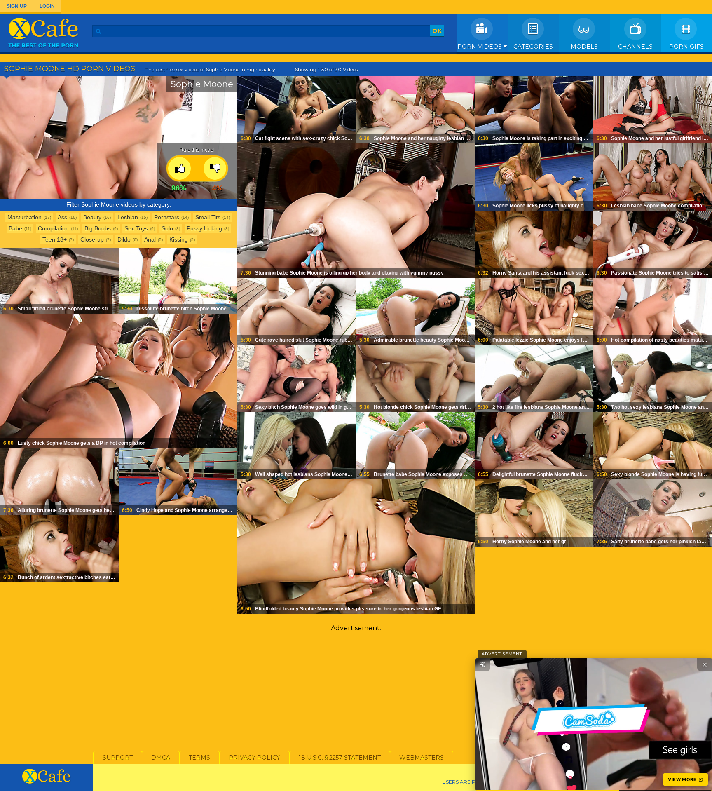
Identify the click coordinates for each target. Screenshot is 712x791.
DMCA (160, 757)
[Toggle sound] (482, 664)
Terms (199, 757)
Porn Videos (480, 46)
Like (179, 168)
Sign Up (17, 6)
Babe (15, 228)
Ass (62, 217)
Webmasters (421, 757)
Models (584, 46)
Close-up (92, 239)
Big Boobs (97, 228)
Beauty (92, 217)
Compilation (53, 228)
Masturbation (24, 217)
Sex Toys (136, 228)
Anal (150, 239)
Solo (167, 228)
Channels (635, 46)
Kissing (178, 239)
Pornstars (166, 217)
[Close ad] (704, 664)
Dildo (124, 239)
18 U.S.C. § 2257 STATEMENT (340, 757)
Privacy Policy (254, 757)
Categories (533, 46)
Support (118, 757)
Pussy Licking (204, 228)
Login (47, 6)
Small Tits (207, 217)
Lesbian (127, 217)
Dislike (215, 168)
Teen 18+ (54, 239)
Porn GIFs (686, 46)
